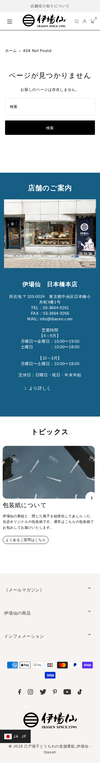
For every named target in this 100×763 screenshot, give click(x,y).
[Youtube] (67, 692)
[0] (92, 21)
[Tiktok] (80, 692)
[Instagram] (30, 692)
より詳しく (40, 388)
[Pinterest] (55, 692)
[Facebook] (19, 692)
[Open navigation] (12, 21)
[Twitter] (43, 692)
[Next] (91, 498)
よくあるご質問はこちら (26, 540)
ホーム (11, 50)
